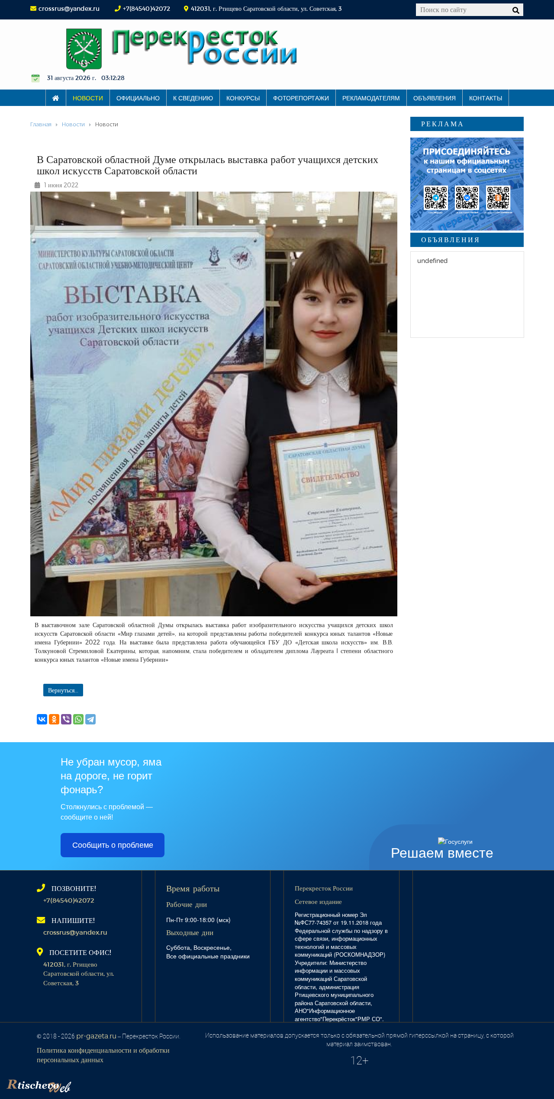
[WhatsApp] (78, 719)
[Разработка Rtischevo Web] (82, 1083)
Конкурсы (243, 97)
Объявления (434, 97)
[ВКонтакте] (42, 719)
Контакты (485, 97)
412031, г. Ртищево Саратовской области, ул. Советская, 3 (78, 973)
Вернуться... (63, 690)
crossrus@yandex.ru (69, 8)
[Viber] (66, 719)
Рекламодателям (371, 97)
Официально (138, 97)
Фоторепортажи (301, 97)
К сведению (193, 97)
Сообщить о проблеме (112, 845)
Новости (88, 97)
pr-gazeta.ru (96, 1036)
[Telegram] (90, 719)
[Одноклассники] (54, 719)
